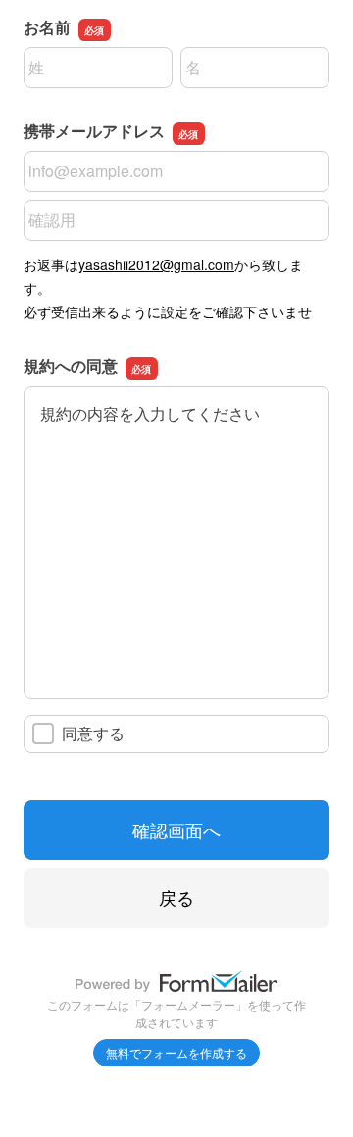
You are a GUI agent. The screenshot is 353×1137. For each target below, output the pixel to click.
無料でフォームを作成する (176, 1052)
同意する (93, 733)
